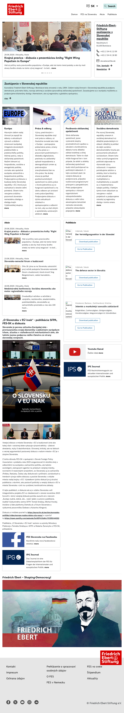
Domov (74, 14)
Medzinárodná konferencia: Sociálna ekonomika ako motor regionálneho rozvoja (30, 290)
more (53, 68)
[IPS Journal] (75, 369)
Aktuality (92, 678)
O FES (50, 676)
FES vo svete (94, 666)
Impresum (12, 672)
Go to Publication (84, 249)
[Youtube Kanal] (75, 351)
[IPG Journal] (13, 557)
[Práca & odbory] (46, 115)
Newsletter (102, 69)
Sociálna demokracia (108, 128)
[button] (4, 36)
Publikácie (112, 14)
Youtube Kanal (95, 349)
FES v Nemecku (56, 682)
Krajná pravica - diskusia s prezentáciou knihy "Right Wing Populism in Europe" (42, 59)
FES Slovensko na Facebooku (41, 537)
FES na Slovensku (89, 14)
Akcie (102, 14)
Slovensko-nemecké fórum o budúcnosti (23, 261)
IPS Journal (94, 366)
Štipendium (94, 672)
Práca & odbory (43, 128)
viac (6, 98)
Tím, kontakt (103, 65)
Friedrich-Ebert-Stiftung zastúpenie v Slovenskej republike (106, 32)
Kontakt (11, 666)
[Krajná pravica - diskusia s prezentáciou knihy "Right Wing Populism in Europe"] (46, 36)
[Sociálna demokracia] (108, 115)
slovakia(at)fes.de (107, 61)
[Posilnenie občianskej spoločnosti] (77, 115)
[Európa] (16, 115)
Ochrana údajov (15, 678)
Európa (8, 128)
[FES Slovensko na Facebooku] (13, 539)
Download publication (88, 242)
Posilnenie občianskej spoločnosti (77, 130)
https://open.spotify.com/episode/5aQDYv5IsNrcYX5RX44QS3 (32, 518)
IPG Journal (32, 554)
